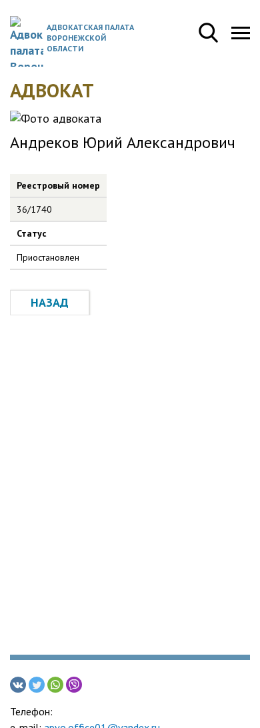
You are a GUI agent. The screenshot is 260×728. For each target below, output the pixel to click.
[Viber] (74, 685)
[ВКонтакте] (18, 685)
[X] (37, 685)
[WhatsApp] (55, 685)
